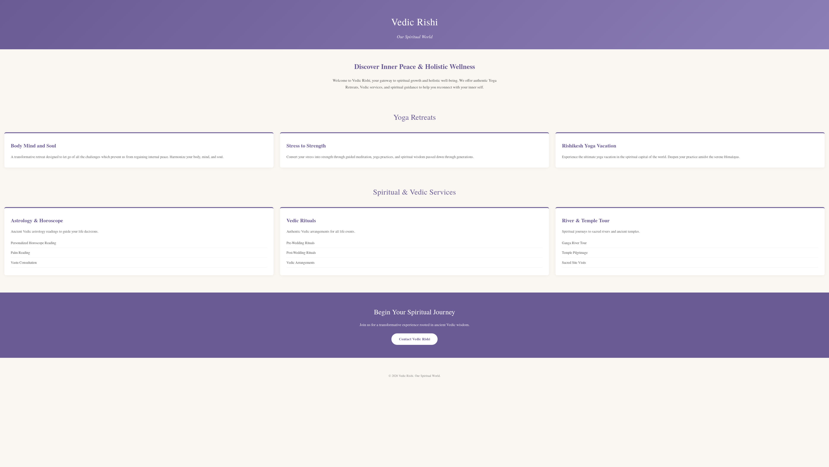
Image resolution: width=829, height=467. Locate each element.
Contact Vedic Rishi (414, 338)
